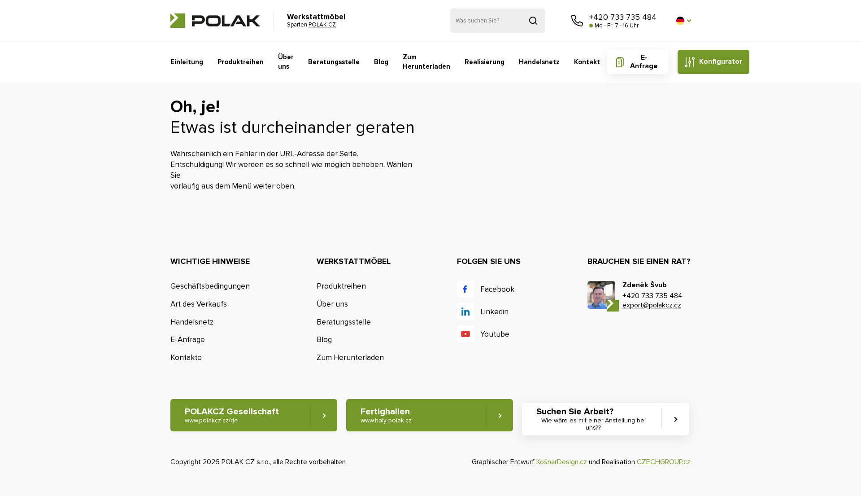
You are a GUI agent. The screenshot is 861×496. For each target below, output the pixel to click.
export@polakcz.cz (651, 305)
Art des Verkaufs (198, 304)
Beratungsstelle (334, 62)
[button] (683, 21)
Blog (381, 62)
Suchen (533, 21)
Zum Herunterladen (426, 61)
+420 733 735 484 (623, 17)
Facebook (497, 289)
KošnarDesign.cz (561, 461)
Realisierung (484, 62)
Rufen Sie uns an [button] (577, 21)
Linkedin (494, 311)
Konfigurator (720, 61)
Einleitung (186, 62)
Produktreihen (240, 62)
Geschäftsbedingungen (210, 286)
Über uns (286, 61)
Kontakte (186, 357)
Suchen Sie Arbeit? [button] (591, 419)
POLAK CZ (215, 20)
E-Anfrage (644, 61)
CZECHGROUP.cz (664, 461)
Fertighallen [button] (386, 415)
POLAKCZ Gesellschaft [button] (232, 415)
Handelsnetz (539, 62)
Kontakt (587, 62)
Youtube (494, 334)
